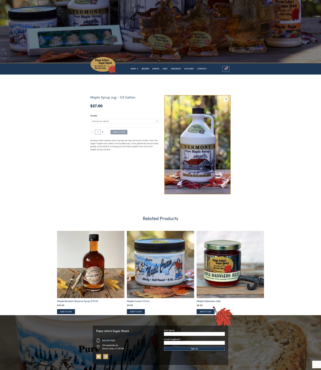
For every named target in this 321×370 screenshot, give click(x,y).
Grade (93, 115)
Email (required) (172, 339)
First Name (169, 330)
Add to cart (119, 132)
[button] (226, 99)
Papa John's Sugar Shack (112, 331)
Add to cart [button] (66, 311)
